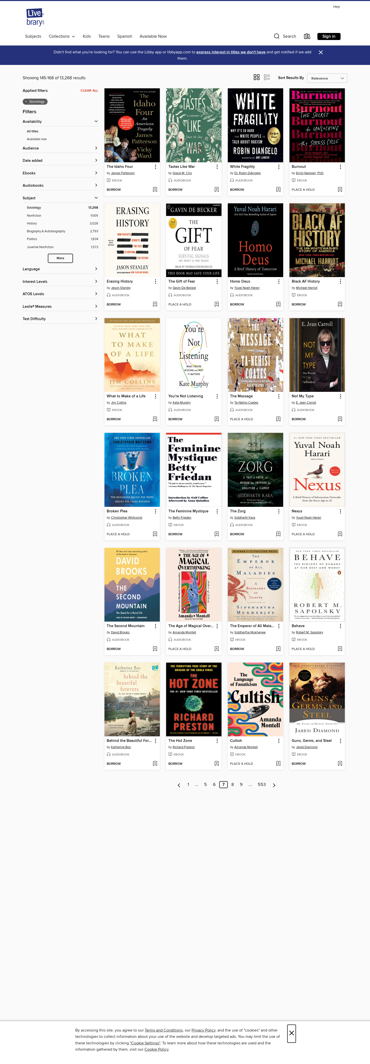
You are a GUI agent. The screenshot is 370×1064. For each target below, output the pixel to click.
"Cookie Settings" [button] (145, 1043)
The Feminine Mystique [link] (188, 511)
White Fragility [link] (242, 167)
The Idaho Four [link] (120, 167)
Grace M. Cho (182, 173)
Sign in (329, 36)
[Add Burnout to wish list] (340, 190)
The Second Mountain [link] (126, 626)
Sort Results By (291, 77)
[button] (284, 37)
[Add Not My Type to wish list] (340, 419)
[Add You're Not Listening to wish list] (216, 419)
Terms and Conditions (164, 1030)
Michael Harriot (306, 288)
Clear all (89, 90)
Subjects (33, 36)
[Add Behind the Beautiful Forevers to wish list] (155, 764)
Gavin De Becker (184, 288)
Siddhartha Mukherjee (250, 632)
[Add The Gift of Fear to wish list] (216, 304)
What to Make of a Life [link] (126, 396)
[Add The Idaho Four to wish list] (155, 190)
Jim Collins (118, 403)
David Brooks (120, 632)
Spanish (124, 36)
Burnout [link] (299, 167)
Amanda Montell (184, 632)
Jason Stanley (121, 288)
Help (336, 7)
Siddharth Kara (244, 518)
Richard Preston (184, 747)
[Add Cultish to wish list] (278, 764)
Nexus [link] (297, 511)
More (60, 258)
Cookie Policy (156, 1049)
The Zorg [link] (238, 511)
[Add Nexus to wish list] (340, 534)
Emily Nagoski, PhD (309, 173)
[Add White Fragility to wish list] (278, 190)
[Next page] (274, 785)
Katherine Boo (121, 747)
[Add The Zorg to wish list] (278, 534)
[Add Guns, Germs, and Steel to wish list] (340, 764)
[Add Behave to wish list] (340, 649)
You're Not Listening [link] (185, 396)
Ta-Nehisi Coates (246, 403)
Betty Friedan (182, 518)
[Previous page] (179, 785)
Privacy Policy (203, 1030)
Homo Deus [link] (240, 281)
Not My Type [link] (303, 396)
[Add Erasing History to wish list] (155, 304)
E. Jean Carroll (306, 403)
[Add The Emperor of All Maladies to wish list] (278, 649)
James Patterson (123, 173)
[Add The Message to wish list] (278, 419)
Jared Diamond (306, 747)
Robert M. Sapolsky (309, 632)
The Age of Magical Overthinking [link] (191, 626)
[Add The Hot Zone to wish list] (216, 764)
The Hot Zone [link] (180, 741)
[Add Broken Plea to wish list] (155, 534)
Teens (104, 36)
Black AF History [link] (306, 281)
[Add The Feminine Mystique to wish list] (216, 534)
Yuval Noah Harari (247, 288)
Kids (87, 36)
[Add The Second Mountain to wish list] (155, 649)
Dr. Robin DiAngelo (247, 173)
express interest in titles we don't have (231, 52)
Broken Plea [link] (117, 511)
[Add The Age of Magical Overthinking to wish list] (216, 649)
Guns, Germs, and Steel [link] (312, 741)
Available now (37, 139)
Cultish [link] (236, 741)
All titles (32, 131)
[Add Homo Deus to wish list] (278, 304)
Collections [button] (60, 36)
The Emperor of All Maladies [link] (253, 626)
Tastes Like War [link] (181, 167)
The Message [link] (241, 396)
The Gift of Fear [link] (181, 281)
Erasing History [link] (120, 281)
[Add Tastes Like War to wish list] (216, 190)
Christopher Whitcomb (126, 518)
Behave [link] (298, 626)
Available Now (153, 36)
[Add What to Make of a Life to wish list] (155, 419)
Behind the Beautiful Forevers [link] (130, 741)
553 (262, 784)
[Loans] (307, 37)
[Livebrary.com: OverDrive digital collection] (35, 17)
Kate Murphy (182, 403)
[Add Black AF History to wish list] (340, 304)
